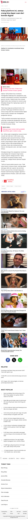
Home (2, 5)
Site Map (25, 513)
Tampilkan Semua (10, 180)
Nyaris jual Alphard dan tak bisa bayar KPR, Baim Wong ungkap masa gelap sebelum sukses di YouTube (14, 395)
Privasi (11, 513)
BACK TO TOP (14, 508)
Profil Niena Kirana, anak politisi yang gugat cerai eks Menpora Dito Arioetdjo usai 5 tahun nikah (15, 434)
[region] (14, 521)
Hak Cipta (19, 511)
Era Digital (4, 188)
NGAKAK (5, 458)
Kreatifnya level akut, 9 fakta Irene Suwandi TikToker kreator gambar (12, 89)
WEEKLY (23, 458)
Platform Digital (10, 186)
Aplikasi (3, 186)
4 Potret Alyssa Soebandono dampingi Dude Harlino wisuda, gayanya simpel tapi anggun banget (14, 427)
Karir (19, 513)
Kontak (4, 513)
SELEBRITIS (12, 458)
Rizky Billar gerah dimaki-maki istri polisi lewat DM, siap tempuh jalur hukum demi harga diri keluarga (15, 402)
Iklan (11, 511)
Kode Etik (25, 511)
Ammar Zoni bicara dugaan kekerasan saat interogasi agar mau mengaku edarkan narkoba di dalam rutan (15, 420)
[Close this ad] (27, 518)
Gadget (6, 5)
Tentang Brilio (4, 511)
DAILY (17, 458)
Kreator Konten (18, 186)
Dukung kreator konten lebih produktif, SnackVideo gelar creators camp (14, 130)
